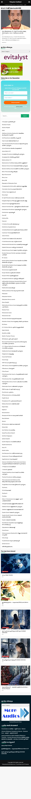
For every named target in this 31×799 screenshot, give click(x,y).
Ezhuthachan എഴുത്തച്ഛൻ (8, 212)
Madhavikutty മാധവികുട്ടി (8, 287)
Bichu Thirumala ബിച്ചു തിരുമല (9, 171)
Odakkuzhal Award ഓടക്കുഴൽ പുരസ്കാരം (12, 351)
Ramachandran (6, 412)
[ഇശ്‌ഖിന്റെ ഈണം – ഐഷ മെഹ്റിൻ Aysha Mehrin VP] (15, 591)
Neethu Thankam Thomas (8, 336)
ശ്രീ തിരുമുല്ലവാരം (7, 546)
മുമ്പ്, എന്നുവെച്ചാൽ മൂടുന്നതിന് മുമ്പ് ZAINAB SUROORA (13, 752)
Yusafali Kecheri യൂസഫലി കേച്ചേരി (11, 540)
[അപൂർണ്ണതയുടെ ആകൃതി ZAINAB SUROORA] (15, 648)
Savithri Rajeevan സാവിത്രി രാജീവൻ (11, 441)
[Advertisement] (15, 782)
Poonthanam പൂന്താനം (7, 392)
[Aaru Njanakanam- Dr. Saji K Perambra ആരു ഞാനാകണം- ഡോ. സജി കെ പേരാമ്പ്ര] (15, 19)
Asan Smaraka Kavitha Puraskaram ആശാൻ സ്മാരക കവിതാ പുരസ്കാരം (15, 144)
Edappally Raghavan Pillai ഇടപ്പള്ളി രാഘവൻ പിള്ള (14, 200)
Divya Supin (5, 195)
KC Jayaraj (4, 257)
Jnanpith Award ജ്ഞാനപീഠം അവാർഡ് (12, 238)
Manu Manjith (5, 302)
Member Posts (5, 309)
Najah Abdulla (5, 330)
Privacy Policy (20, 4)
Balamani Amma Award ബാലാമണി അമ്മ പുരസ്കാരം (15, 165)
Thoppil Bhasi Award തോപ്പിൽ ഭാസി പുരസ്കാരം (14, 484)
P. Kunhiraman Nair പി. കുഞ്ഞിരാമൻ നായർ (13, 378)
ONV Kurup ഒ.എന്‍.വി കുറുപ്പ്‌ (9, 362)
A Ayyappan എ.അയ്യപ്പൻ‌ (8, 121)
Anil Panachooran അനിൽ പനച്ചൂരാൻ (11, 138)
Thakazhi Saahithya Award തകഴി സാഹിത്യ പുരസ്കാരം (13, 473)
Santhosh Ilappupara (7, 435)
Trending (4, 496)
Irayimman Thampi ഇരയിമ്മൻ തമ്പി (11, 232)
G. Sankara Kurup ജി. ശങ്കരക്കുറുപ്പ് (10, 224)
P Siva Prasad (5, 371)
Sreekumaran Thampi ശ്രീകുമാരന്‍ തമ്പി (12, 456)
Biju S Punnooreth (6, 174)
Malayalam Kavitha (6, 296)
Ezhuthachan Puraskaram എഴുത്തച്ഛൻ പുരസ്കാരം (14, 209)
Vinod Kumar (5, 530)
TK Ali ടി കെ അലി (6, 490)
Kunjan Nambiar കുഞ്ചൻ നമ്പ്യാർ (11, 272)
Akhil (3, 130)
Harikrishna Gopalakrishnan (9, 227)
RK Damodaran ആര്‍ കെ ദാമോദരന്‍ (11, 424)
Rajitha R (4, 409)
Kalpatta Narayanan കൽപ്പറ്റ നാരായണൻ (12, 247)
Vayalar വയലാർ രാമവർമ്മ (8, 520)
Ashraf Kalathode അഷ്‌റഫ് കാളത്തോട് (12, 148)
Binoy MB (4, 180)
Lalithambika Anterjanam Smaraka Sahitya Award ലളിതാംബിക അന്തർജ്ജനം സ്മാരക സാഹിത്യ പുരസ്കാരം (14, 283)
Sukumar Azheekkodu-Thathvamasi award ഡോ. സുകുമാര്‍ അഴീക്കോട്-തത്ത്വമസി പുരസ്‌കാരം (14, 462)
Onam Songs (5, 359)
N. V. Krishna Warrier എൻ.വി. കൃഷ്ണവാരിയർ (13, 327)
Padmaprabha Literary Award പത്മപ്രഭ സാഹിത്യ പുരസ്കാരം (14, 382)
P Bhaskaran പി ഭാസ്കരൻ (8, 368)
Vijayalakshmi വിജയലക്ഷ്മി (8, 527)
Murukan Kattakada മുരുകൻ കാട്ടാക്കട (11, 318)
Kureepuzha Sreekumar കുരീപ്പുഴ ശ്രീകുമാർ (13, 278)
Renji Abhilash (5, 418)
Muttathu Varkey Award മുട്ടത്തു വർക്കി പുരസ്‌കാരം (15, 321)
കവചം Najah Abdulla (7, 575)
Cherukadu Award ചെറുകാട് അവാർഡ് (12, 189)
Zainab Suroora (6, 543)
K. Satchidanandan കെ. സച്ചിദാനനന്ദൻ (12, 241)
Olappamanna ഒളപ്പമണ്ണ (8, 354)
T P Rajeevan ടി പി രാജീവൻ (9, 466)
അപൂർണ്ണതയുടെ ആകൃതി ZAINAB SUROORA (14, 660)
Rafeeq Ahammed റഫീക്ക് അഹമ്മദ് (10, 403)
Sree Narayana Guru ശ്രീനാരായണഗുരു (12, 453)
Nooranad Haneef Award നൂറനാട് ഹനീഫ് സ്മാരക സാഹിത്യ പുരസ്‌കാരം (14, 342)
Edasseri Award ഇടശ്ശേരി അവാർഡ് (11, 203)
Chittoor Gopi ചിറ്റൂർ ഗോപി (9, 192)
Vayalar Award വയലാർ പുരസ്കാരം (10, 512)
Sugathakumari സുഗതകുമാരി (9, 459)
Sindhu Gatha (5, 450)
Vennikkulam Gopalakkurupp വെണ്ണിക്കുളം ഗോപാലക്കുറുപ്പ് (12, 523)
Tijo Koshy (4, 487)
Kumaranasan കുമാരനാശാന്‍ (9, 269)
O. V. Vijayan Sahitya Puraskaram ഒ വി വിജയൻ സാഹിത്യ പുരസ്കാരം (13, 347)
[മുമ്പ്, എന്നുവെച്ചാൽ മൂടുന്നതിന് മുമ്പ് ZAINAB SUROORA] (15, 619)
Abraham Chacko (6, 124)
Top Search (4, 493)
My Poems (4, 324)
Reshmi (4, 421)
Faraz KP (4, 215)
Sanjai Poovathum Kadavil (8, 433)
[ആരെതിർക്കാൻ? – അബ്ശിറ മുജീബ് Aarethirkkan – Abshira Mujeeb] (15, 675)
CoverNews (19, 764)
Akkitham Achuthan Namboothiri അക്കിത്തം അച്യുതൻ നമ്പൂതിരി (13, 134)
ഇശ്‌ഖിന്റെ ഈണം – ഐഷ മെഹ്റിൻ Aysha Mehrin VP (15, 748)
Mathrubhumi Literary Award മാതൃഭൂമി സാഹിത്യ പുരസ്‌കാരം (14, 306)
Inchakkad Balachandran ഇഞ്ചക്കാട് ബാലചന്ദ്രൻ (14, 229)
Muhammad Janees (7, 312)
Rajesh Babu (5, 406)
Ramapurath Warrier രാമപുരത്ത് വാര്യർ (12, 415)
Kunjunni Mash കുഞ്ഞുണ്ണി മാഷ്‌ (10, 275)
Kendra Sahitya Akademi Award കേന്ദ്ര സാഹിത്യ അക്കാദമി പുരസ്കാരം (14, 261)
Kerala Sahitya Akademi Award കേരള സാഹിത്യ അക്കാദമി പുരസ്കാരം (14, 265)
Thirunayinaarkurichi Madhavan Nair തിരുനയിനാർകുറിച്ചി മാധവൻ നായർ (11, 480)
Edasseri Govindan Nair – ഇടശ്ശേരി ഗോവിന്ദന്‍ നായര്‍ (15, 206)
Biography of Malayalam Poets (9, 183)
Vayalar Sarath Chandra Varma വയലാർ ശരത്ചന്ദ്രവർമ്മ (12, 516)
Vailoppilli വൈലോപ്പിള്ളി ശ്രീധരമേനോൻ (12, 503)
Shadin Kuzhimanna (7, 444)
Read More (4, 42)
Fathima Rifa (5, 218)
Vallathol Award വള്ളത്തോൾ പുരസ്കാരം (12, 506)
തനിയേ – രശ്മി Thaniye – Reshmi (17, 728)
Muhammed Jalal (6, 315)
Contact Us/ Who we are (10, 4)
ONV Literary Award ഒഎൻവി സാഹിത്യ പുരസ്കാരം (15, 365)
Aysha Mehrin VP (6, 151)
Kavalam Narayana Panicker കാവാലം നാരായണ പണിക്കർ (14, 253)
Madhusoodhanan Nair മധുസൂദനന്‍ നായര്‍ (13, 290)
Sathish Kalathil (6, 438)
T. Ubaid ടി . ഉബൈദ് (7, 469)
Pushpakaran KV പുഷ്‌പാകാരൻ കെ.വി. (11, 401)
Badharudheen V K (6, 160)
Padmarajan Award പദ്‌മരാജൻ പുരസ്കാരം (12, 386)
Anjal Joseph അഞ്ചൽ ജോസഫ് (10, 140)
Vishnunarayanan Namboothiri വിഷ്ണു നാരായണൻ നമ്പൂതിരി (14, 534)
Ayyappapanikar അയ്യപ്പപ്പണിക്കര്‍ (10, 157)
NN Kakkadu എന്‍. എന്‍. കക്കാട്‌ (10, 339)
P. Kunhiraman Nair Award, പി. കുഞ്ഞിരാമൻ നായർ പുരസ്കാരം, (15, 375)
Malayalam (4, 293)
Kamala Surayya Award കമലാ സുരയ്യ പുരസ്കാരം (14, 250)
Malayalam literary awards (8, 299)
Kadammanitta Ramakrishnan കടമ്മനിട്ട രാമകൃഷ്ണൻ (15, 244)
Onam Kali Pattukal (7, 356)
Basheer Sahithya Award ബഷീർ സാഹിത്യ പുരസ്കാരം (15, 168)
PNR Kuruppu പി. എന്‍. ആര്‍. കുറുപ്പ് (11, 389)
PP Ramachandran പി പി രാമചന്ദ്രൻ (11, 395)
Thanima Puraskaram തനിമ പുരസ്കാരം (11, 477)
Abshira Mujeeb (6, 127)
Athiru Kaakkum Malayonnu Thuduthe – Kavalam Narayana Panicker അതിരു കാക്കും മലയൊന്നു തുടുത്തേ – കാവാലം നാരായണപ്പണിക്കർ (15, 737)
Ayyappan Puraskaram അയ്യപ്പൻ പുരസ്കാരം (13, 154)
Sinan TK (4, 447)
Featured (4, 221)
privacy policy (19, 106)
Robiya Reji (5, 427)
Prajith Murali (5, 398)
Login (25, 4)
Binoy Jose (4, 177)
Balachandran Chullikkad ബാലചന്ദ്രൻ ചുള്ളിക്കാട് (14, 163)
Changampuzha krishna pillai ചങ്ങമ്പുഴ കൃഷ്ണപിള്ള (14, 186)
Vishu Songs (5, 537)
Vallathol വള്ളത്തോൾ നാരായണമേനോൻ (12, 509)
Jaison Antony (5, 235)
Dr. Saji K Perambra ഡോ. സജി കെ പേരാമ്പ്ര (11, 27)
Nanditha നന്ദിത (6, 333)
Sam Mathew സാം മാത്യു (8, 430)
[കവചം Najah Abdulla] (15, 563)
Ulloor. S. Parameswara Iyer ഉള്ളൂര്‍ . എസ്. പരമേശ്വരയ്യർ (12, 499)
